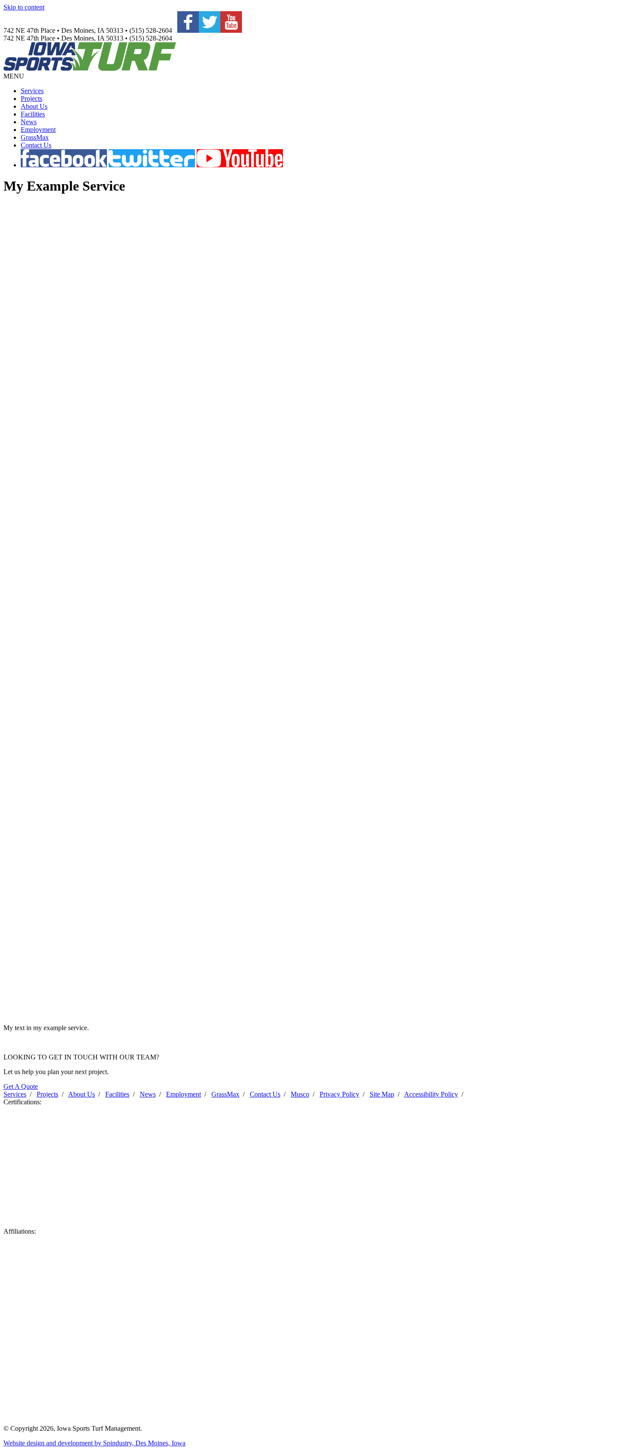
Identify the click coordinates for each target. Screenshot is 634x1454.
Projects (31, 98)
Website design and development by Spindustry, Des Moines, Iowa (94, 1443)
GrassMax (35, 137)
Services (32, 90)
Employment (38, 129)
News (29, 121)
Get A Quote (20, 1086)
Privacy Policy (339, 1094)
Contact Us (36, 145)
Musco (300, 1094)
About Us (34, 106)
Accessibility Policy (431, 1094)
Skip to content (23, 7)
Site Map (382, 1094)
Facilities (33, 114)
